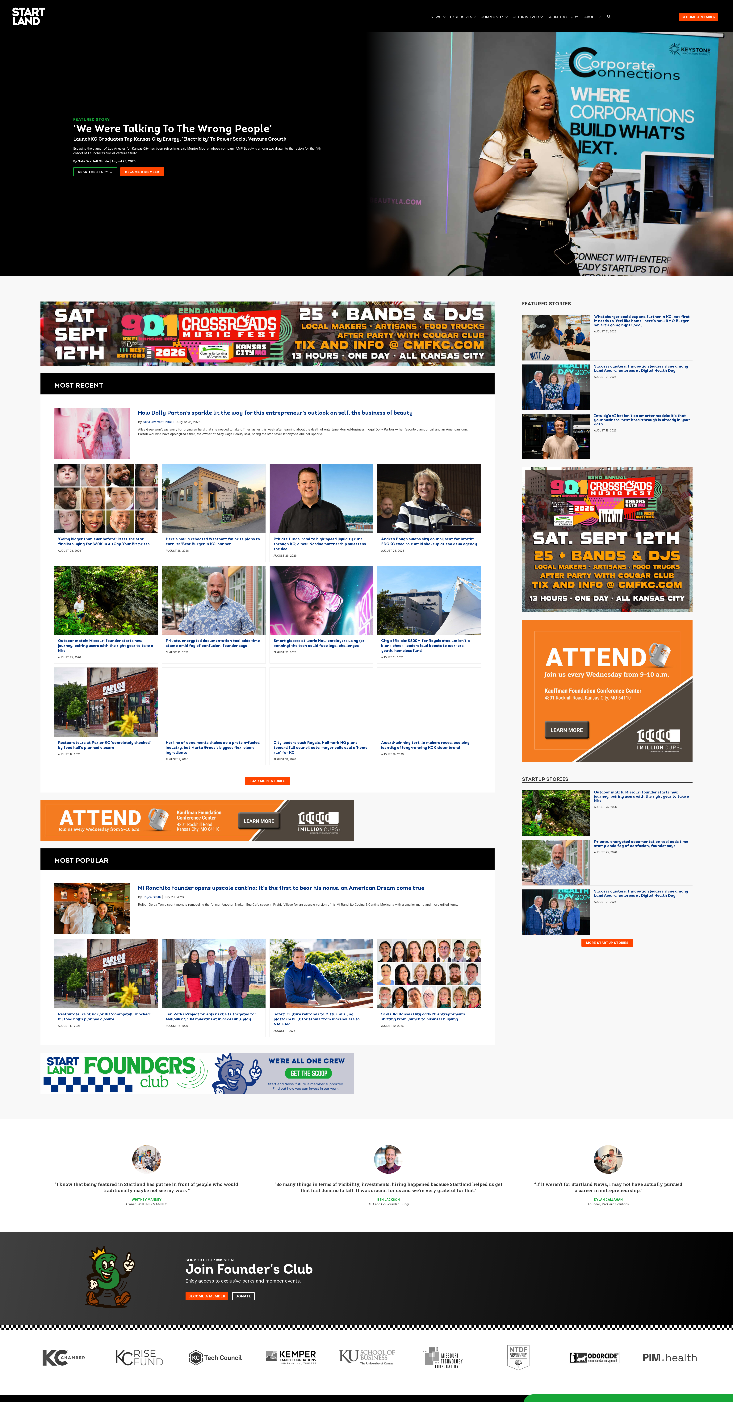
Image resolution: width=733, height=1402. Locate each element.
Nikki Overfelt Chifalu (158, 422)
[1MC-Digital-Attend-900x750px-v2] (607, 691)
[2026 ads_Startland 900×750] (607, 539)
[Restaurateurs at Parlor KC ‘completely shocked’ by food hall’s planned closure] (106, 702)
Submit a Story (563, 17)
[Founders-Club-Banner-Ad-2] (197, 1073)
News (436, 17)
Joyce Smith (152, 897)
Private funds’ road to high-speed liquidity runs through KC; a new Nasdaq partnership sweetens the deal (320, 544)
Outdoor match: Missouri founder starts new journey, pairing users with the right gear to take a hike (105, 646)
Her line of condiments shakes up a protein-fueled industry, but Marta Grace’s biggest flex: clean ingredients (213, 748)
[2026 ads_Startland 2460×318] (267, 333)
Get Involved (526, 17)
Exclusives (461, 17)
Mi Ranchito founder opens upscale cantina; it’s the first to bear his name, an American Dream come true (281, 888)
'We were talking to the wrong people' (172, 129)
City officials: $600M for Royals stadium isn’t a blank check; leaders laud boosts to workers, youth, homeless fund (425, 646)
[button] (444, 17)
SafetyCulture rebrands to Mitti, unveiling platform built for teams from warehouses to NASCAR (317, 1019)
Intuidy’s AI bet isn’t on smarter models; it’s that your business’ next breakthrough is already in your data (642, 420)
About (590, 17)
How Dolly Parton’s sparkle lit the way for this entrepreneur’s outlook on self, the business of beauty (275, 413)
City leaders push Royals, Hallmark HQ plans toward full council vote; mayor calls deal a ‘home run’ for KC (320, 748)
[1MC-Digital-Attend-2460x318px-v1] (197, 820)
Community (492, 17)
